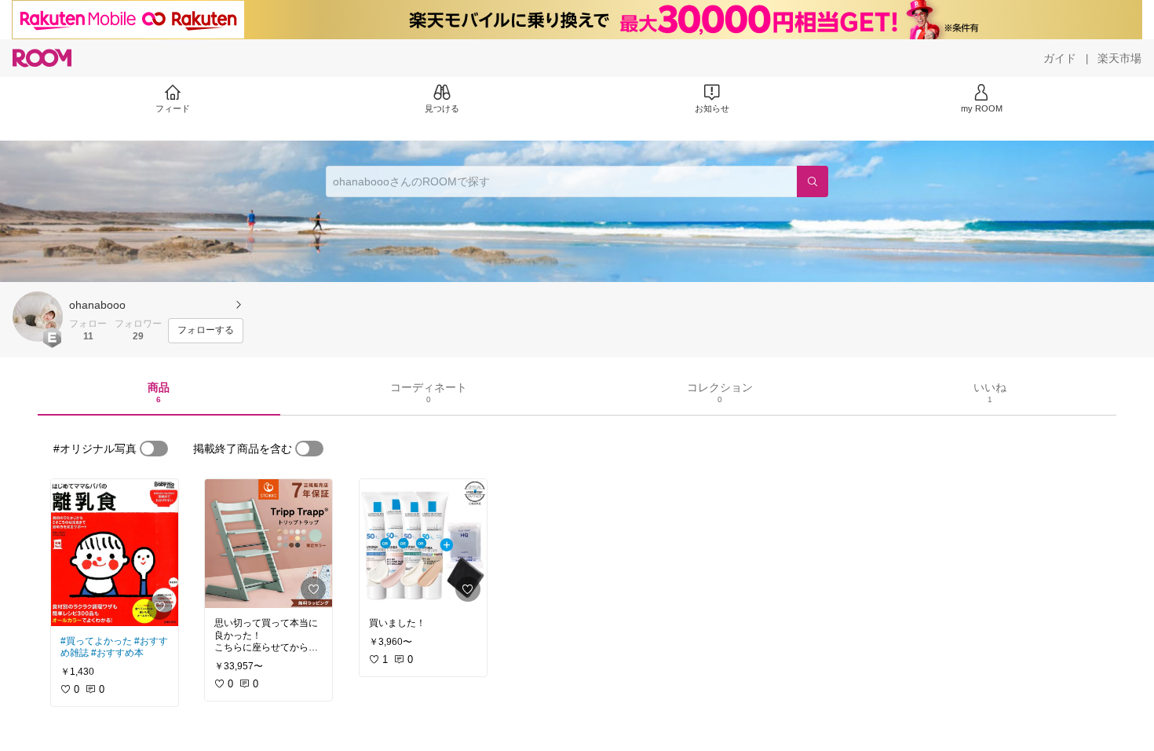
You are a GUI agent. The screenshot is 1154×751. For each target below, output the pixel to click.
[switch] (154, 448)
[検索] (812, 181)
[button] (38, 316)
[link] (114, 552)
